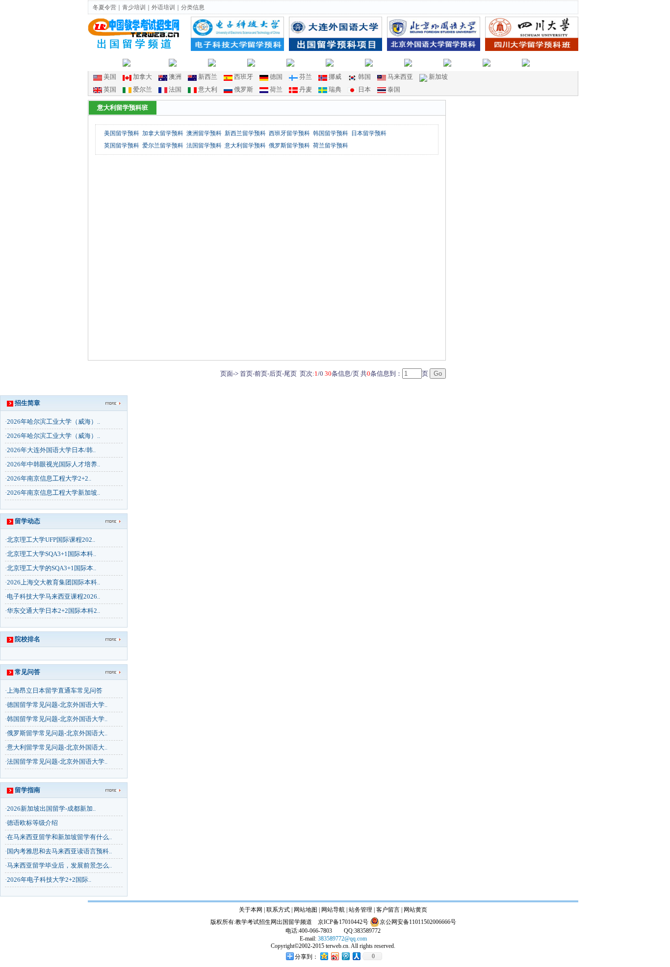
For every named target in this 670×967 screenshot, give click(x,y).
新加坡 (438, 76)
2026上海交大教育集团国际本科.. (53, 582)
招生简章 (27, 403)
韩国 (364, 76)
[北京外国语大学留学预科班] (433, 48)
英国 (109, 89)
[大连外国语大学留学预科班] (335, 48)
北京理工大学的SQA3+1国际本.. (51, 568)
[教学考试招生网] (134, 35)
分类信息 (193, 7)
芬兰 (305, 76)
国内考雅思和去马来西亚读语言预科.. (59, 851)
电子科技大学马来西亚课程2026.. (53, 596)
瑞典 (335, 89)
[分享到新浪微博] (334, 956)
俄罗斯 (243, 89)
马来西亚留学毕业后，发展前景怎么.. (59, 865)
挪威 (335, 76)
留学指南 (506, 62)
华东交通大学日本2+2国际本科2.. (53, 610)
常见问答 (27, 672)
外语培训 (163, 7)
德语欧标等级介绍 (32, 822)
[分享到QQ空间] (323, 956)
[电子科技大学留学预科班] (237, 48)
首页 (114, 62)
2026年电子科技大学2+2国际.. (49, 879)
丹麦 (305, 89)
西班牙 (243, 76)
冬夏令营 (104, 7)
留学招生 (231, 62)
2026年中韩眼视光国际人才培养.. (53, 464)
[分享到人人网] (356, 956)
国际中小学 (149, 62)
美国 (109, 76)
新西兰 (207, 76)
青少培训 (134, 7)
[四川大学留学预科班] (531, 48)
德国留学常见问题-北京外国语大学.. (57, 704)
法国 (175, 89)
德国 (276, 76)
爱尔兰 (142, 89)
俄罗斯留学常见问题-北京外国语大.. (57, 733)
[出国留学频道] (134, 47)
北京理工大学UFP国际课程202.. (51, 539)
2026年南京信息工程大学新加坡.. (53, 492)
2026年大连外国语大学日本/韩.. (51, 450)
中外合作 (270, 62)
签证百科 (545, 62)
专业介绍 (467, 62)
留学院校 (349, 62)
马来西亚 (400, 76)
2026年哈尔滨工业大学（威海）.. (53, 421)
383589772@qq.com (342, 938)
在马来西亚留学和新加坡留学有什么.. (59, 837)
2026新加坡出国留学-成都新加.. (51, 808)
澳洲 (175, 76)
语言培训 (310, 62)
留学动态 (388, 62)
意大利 (207, 89)
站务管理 (360, 909)
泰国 (393, 89)
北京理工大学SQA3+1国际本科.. (51, 553)
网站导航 (333, 909)
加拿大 (142, 76)
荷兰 (276, 89)
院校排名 (427, 62)
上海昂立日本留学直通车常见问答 (55, 690)
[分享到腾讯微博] (345, 956)
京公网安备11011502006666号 (418, 922)
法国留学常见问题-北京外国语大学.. (57, 761)
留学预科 (192, 62)
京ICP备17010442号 (343, 922)
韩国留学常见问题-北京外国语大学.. (57, 719)
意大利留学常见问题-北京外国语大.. (57, 747)
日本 (364, 89)
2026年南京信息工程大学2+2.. (49, 478)
